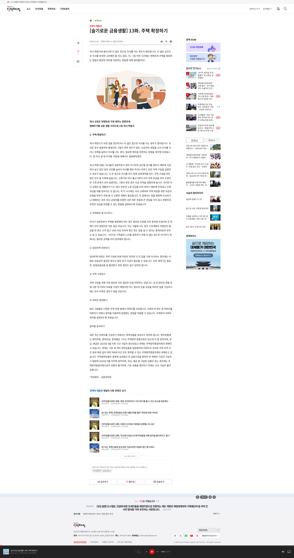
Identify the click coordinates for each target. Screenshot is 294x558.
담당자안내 (106, 471)
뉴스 (29, 8)
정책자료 (51, 8)
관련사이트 (203, 530)
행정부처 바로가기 (209, 535)
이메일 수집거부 (108, 542)
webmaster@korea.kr (148, 535)
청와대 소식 (253, 9)
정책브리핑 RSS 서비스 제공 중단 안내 (98, 514)
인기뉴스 (194, 140)
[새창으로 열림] (171, 41)
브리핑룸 (39, 8)
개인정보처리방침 (80, 542)
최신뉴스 (211, 140)
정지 (210, 497)
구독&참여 (64, 8)
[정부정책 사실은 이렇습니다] (203, 57)
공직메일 (266, 9)
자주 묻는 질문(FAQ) (124, 542)
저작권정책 (96, 471)
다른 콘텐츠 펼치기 (130, 456)
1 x (138, 552)
